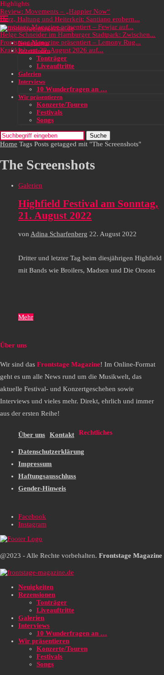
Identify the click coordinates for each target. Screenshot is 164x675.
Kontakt (62, 434)
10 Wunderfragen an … (71, 89)
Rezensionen (34, 50)
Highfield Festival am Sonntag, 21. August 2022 (88, 209)
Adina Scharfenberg (59, 234)
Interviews (31, 81)
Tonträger (51, 58)
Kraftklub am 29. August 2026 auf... (51, 50)
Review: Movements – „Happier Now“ (55, 11)
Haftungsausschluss (47, 476)
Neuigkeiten (33, 43)
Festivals (49, 112)
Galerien (29, 73)
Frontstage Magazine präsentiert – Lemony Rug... (70, 42)
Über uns (31, 434)
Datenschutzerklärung (51, 451)
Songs (45, 120)
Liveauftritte (55, 65)
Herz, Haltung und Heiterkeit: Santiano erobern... (70, 19)
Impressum (35, 463)
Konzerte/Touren (61, 104)
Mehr (25, 317)
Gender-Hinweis (42, 488)
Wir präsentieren (40, 97)
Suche (98, 135)
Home (8, 144)
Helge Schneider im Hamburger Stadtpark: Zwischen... (77, 34)
